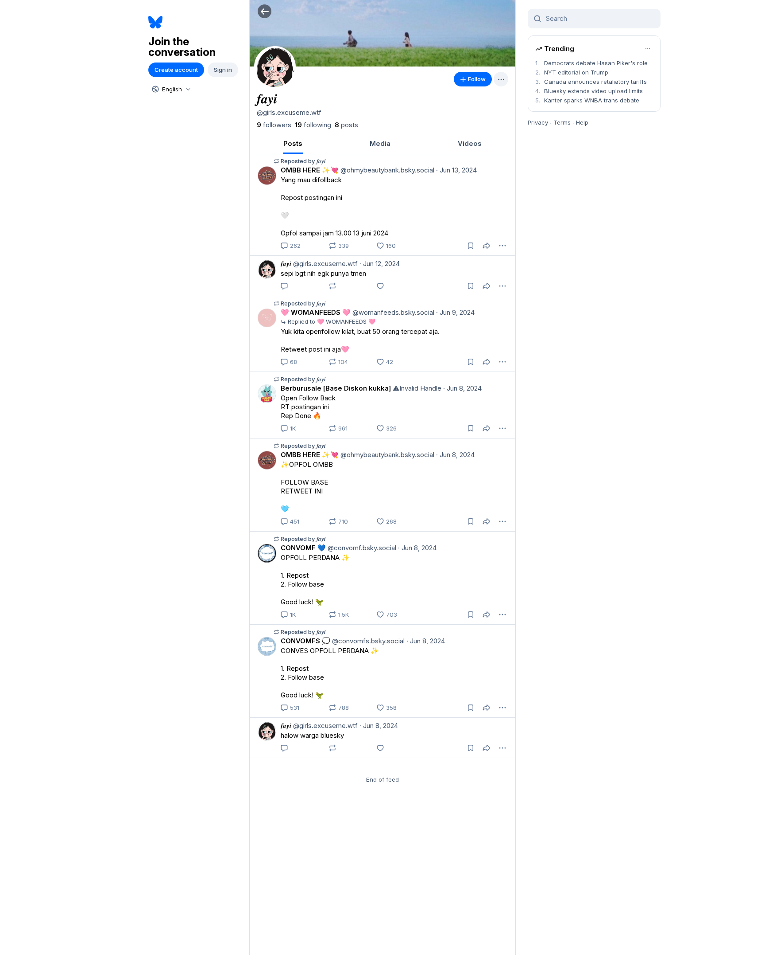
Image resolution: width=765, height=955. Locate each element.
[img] (382, 33)
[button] (264, 11)
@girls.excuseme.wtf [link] (324, 263)
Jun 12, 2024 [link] (379, 263)
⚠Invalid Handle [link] (416, 388)
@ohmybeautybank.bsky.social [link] (386, 170)
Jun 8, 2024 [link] (462, 388)
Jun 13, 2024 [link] (456, 170)
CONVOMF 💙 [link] (303, 548)
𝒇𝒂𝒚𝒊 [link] (286, 263)
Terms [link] (562, 122)
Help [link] (582, 122)
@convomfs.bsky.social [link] (367, 641)
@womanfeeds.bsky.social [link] (392, 312)
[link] (274, 125)
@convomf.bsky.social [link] (361, 548)
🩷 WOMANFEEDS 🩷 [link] (316, 312)
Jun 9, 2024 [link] (455, 312)
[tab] (293, 143)
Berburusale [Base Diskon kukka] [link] (336, 388)
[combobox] (170, 89)
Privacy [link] (538, 122)
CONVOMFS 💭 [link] (305, 641)
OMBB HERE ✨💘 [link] (310, 170)
